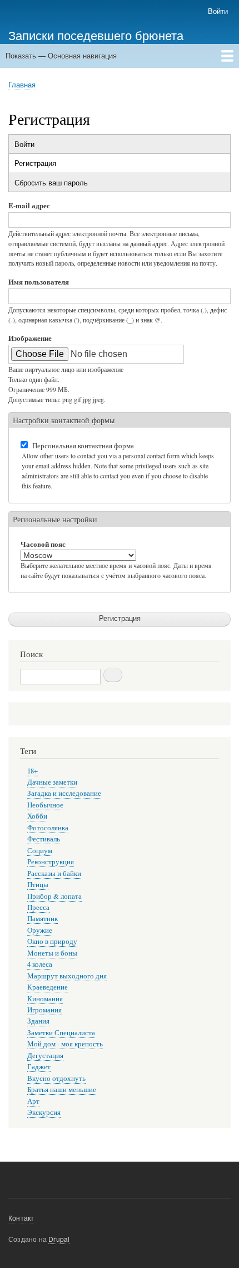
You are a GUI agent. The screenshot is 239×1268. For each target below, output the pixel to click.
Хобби (37, 816)
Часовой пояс (43, 543)
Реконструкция (50, 861)
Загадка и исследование (64, 793)
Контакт (21, 1217)
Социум (39, 850)
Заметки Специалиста (61, 1032)
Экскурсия (44, 1112)
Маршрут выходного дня (67, 976)
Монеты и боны (52, 953)
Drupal (58, 1238)
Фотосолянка (47, 828)
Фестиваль (43, 839)
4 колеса (39, 964)
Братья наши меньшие (61, 1089)
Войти (218, 11)
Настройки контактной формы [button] (63, 420)
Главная (22, 84)
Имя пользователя (38, 281)
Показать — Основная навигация (61, 55)
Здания (38, 1021)
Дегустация (45, 1055)
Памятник (42, 918)
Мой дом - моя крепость (65, 1044)
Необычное (45, 805)
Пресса (38, 907)
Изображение (30, 337)
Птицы (37, 884)
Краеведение (47, 987)
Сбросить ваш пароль (51, 182)
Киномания (45, 998)
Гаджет (39, 1066)
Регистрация (51, 165)
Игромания (44, 1010)
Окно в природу (52, 941)
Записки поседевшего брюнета (95, 34)
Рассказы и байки (54, 873)
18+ (32, 771)
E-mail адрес (29, 205)
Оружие (39, 930)
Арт (33, 1101)
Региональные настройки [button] (55, 519)
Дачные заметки (52, 782)
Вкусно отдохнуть (56, 1078)
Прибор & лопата (54, 896)
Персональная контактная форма (83, 445)
